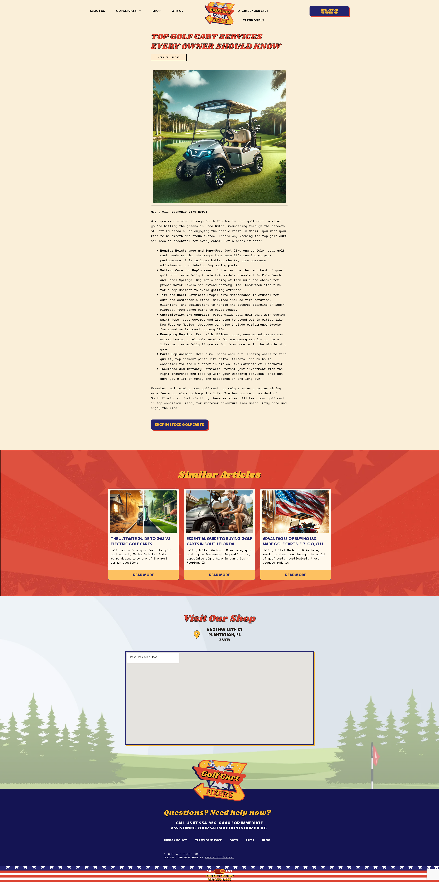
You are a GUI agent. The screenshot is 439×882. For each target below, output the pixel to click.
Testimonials (253, 20)
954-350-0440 (215, 822)
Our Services (126, 11)
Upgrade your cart (253, 11)
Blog (266, 840)
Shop (156, 11)
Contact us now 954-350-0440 (219, 877)
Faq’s (234, 840)
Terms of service (208, 840)
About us (97, 11)
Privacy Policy (175, 840)
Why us (177, 11)
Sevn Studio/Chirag (219, 857)
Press (250, 840)
